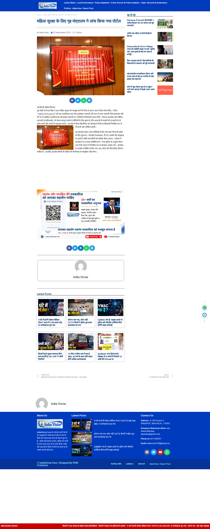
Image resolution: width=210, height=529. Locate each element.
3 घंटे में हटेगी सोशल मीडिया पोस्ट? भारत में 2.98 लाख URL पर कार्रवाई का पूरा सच (50, 322)
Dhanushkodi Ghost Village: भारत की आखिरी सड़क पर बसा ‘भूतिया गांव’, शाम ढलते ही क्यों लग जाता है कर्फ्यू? (141, 50)
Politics (67, 8)
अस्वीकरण (129, 464)
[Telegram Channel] (204, 314)
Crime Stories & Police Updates (125, 3)
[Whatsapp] (167, 452)
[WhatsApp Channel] (204, 307)
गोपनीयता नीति (116, 464)
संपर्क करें (141, 464)
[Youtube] (160, 452)
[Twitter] (154, 452)
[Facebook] (147, 452)
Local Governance (85, 3)
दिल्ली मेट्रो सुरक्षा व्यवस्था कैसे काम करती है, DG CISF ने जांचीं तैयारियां (50, 356)
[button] (72, 100)
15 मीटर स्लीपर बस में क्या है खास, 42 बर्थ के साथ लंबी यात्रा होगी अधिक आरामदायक (80, 356)
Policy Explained (102, 3)
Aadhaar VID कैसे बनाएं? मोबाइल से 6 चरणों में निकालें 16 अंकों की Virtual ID (110, 356)
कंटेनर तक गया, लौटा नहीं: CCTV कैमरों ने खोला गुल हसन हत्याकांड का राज (80, 322)
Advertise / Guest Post (82, 8)
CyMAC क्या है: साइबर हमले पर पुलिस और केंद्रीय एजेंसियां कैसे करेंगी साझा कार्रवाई (110, 322)
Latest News (70, 3)
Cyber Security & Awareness (154, 3)
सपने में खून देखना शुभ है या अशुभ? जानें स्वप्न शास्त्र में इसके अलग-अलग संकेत (141, 89)
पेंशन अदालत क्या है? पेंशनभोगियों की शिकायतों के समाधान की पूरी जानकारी (140, 61)
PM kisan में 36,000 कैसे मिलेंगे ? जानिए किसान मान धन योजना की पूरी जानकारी (140, 23)
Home (39, 15)
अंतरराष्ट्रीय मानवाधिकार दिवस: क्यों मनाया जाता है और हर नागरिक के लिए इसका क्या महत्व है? (140, 76)
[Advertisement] (81, 170)
